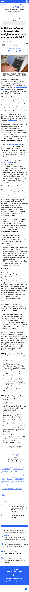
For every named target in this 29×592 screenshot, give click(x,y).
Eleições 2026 (14, 18)
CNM (16, 471)
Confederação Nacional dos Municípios (12, 475)
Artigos (16, 575)
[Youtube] (21, 4)
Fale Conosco (22, 575)
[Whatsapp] (1, 4)
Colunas (11, 575)
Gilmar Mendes (6, 468)
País (3, 494)
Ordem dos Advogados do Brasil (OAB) (12, 488)
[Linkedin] (14, 4)
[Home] (14, 8)
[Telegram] (4, 4)
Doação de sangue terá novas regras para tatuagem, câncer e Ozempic (15, 531)
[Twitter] (11, 4)
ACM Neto (9, 478)
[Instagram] (17, 4)
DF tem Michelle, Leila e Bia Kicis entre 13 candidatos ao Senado (15, 552)
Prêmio (22, 18)
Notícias (7, 18)
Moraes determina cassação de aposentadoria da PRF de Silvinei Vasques (14, 560)
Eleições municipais (18, 468)
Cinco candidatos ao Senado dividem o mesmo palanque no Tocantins (16, 545)
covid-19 (4, 485)
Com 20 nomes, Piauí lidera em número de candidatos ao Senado (15, 538)
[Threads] (27, 4)
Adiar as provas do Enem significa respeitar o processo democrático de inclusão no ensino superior (19, 508)
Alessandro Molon (7, 471)
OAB (3, 478)
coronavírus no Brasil (18, 481)
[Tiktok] (24, 4)
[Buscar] (27, 1)
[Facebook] (9, 581)
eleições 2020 (5, 481)
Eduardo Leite (18, 478)
